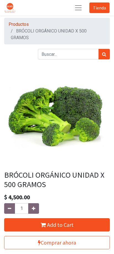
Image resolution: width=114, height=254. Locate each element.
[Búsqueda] (104, 54)
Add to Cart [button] (60, 224)
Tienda (99, 8)
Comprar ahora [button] (58, 242)
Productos (19, 24)
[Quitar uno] (9, 208)
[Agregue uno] (33, 208)
